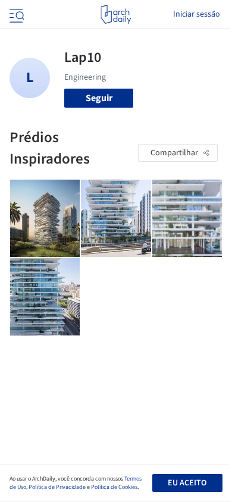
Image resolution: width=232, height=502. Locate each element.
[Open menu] (15, 14)
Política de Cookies (114, 487)
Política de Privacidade (57, 487)
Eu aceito (187, 483)
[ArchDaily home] (116, 14)
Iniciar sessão (196, 14)
